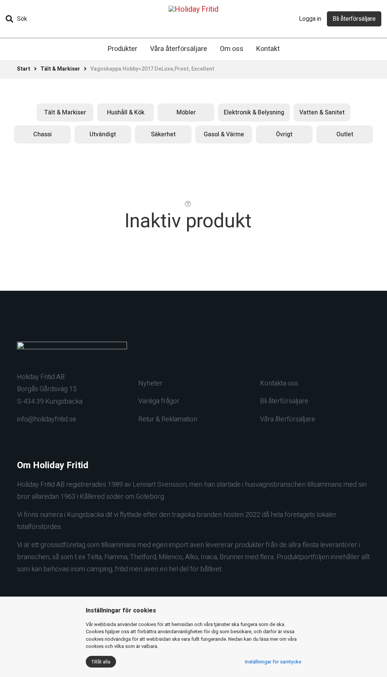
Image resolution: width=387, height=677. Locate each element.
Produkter (122, 49)
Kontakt (268, 49)
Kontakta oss (279, 383)
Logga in (310, 18)
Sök (22, 19)
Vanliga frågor (159, 401)
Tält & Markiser (60, 69)
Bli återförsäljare (354, 18)
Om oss (231, 49)
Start (23, 69)
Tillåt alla (100, 661)
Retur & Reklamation (167, 419)
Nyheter (150, 383)
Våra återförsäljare (178, 49)
